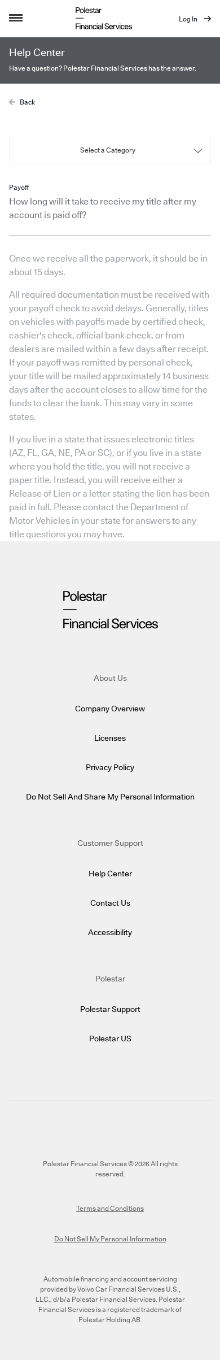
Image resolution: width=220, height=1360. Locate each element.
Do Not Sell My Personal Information (110, 1239)
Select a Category (107, 150)
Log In (189, 19)
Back (27, 102)
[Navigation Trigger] (15, 19)
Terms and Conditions (110, 1208)
